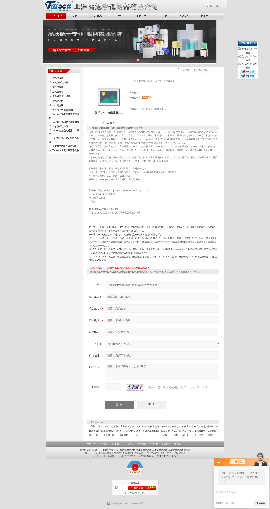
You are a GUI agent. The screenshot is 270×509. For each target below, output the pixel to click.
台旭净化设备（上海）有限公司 (93, 450)
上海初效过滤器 (99, 431)
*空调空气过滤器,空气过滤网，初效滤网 (128, 431)
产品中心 (128, 444)
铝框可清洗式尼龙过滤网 (176, 431)
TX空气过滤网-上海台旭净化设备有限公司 (111, 431)
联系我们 (178, 444)
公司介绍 (103, 444)
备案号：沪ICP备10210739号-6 (162, 456)
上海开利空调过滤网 (117, 267)
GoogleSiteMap (99, 456)
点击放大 (110, 123)
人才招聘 (153, 444)
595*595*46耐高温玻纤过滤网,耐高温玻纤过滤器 (147, 431)
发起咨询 (260, 503)
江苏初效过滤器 (92, 431)
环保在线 (135, 483)
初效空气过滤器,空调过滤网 (166, 431)
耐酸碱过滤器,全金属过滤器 (212, 431)
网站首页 (91, 444)
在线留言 (166, 444)
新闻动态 (116, 444)
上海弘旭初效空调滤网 (138, 267)
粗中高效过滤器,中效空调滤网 (188, 431)
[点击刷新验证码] (135, 387)
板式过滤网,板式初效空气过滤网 (200, 431)
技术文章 (141, 444)
